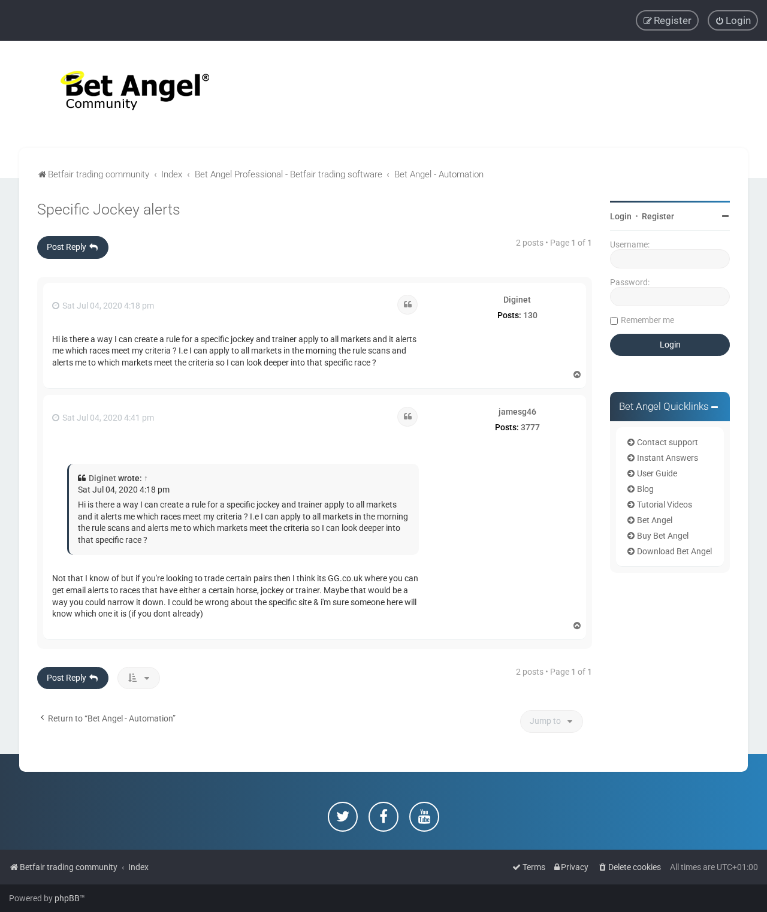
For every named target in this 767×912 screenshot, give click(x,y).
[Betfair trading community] (120, 94)
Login (621, 216)
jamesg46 (517, 411)
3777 (530, 427)
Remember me (647, 320)
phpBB (67, 898)
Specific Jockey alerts (108, 209)
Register (658, 216)
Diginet (517, 299)
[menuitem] (733, 20)
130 (530, 315)
